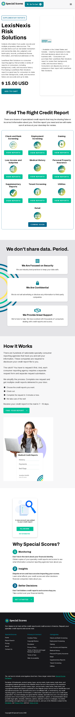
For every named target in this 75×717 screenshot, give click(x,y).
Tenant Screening (55, 663)
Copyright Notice (32, 641)
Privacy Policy (31, 647)
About (7, 646)
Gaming (52, 644)
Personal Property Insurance (59, 653)
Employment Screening (57, 641)
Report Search (9, 640)
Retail (52, 657)
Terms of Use (31, 655)
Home (7, 637)
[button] (34, 4)
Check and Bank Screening (58, 638)
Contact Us (8, 649)
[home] (10, 4)
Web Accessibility (33, 658)
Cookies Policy (32, 638)
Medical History (55, 650)
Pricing (7, 643)
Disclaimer (30, 644)
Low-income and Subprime (58, 647)
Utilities (52, 666)
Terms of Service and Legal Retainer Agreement (36, 651)
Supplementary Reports (57, 660)
